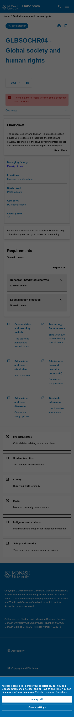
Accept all (37, 699)
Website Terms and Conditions (51, 692)
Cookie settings (37, 707)
